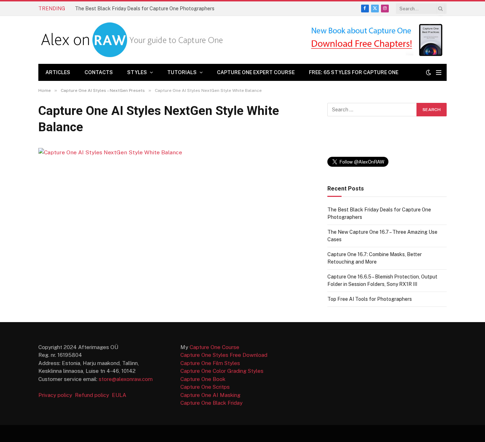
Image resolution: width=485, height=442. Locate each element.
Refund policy (93, 395)
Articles (57, 72)
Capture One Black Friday (211, 403)
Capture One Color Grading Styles (221, 371)
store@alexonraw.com (126, 379)
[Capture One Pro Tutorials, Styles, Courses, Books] (133, 39)
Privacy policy (55, 395)
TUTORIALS (182, 72)
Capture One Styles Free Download (223, 355)
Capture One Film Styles (210, 363)
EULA (119, 395)
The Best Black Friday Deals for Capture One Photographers (144, 8)
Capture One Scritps (205, 387)
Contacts (99, 72)
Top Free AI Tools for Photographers (369, 299)
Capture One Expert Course (256, 72)
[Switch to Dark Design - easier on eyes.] (428, 72)
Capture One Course (214, 347)
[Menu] (438, 73)
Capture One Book (202, 379)
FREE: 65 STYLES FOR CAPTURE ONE (353, 72)
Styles (137, 72)
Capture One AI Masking (210, 395)
